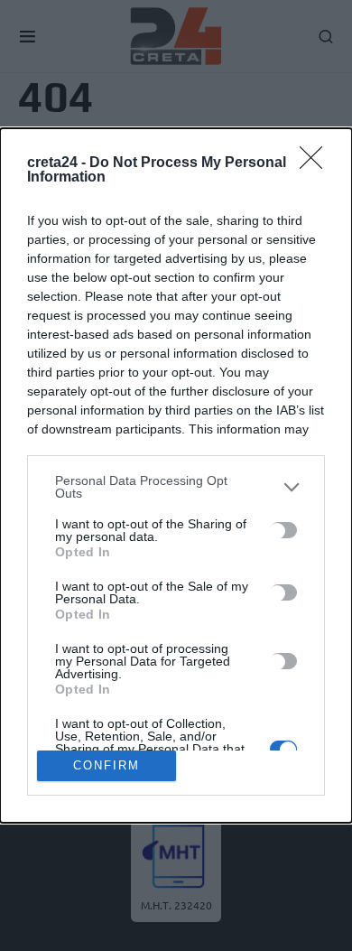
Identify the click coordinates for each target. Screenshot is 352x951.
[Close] (317, 163)
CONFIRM (106, 765)
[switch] (283, 530)
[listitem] (176, 486)
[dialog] (176, 475)
